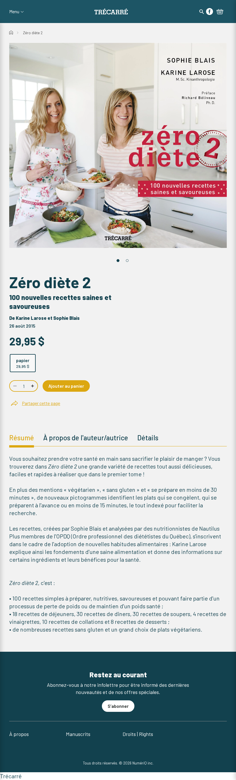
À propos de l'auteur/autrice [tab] (85, 437)
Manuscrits (78, 734)
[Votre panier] (219, 12)
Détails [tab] (147, 437)
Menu (14, 11)
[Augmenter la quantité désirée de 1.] (33, 386)
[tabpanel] (118, 544)
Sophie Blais (66, 318)
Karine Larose (31, 318)
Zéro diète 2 (33, 32)
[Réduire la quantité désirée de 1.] (14, 386)
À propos (19, 734)
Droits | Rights (138, 734)
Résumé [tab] (21, 437)
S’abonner (118, 706)
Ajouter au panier (66, 386)
